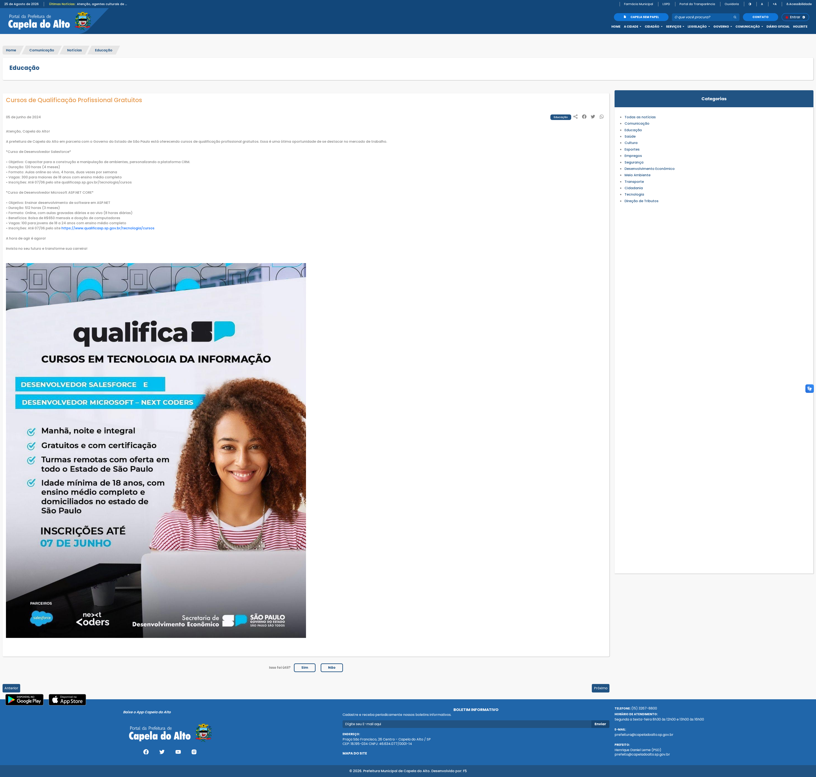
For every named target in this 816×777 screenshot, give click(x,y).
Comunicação (41, 50)
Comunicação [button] (748, 26)
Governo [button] (721, 26)
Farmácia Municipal (638, 4)
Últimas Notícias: (62, 4)
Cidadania (634, 188)
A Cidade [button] (631, 26)
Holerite (800, 26)
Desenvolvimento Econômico (650, 168)
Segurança (634, 162)
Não (332, 667)
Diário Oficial (778, 26)
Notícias (74, 50)
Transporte (634, 181)
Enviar (600, 724)
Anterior (11, 688)
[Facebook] (146, 753)
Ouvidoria (732, 4)
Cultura (631, 142)
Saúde (630, 136)
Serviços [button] (674, 26)
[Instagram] (194, 753)
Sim (304, 667)
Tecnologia (634, 194)
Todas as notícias (640, 117)
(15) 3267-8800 (644, 708)
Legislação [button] (697, 26)
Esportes (632, 149)
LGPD (666, 4)
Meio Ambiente (637, 175)
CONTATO (760, 17)
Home (615, 26)
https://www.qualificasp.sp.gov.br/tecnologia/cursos (107, 228)
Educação (103, 50)
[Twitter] (162, 753)
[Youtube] (178, 753)
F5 (465, 771)
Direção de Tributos (642, 201)
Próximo (601, 688)
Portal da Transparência (697, 4)
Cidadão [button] (652, 26)
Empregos (633, 155)
